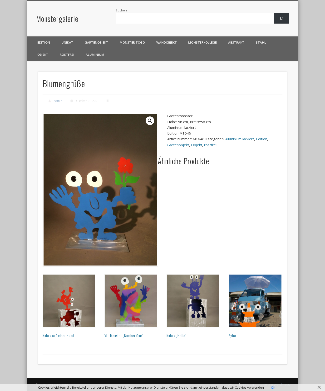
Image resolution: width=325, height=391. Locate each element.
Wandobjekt (166, 42)
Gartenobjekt (96, 42)
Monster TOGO (132, 42)
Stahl (261, 42)
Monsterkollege (202, 42)
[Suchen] (281, 18)
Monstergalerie (57, 18)
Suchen (121, 10)
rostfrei (67, 54)
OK (273, 387)
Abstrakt (236, 42)
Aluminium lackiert (239, 138)
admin (58, 101)
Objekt (42, 54)
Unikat (67, 42)
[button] (150, 120)
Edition (43, 42)
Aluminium (95, 54)
